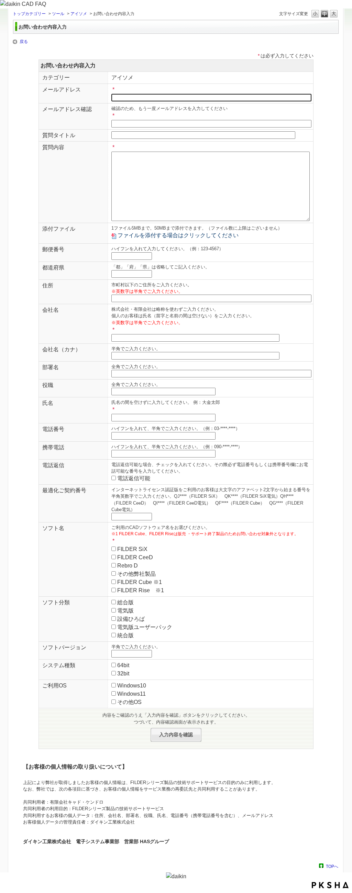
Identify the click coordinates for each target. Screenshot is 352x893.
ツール (58, 13)
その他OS (129, 702)
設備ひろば (131, 619)
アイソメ (78, 13)
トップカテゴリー (29, 13)
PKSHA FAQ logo (330, 885)
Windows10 (131, 685)
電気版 (125, 611)
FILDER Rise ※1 (140, 590)
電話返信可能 (133, 478)
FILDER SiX (132, 549)
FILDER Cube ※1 (139, 582)
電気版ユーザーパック (144, 627)
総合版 (125, 602)
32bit (123, 673)
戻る (24, 41)
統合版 (125, 635)
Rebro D (127, 566)
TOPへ (332, 866)
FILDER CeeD (135, 557)
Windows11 (131, 694)
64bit (123, 665)
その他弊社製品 (136, 574)
